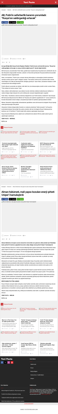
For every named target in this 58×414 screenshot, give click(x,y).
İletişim (32, 378)
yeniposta (6, 58)
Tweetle (14, 22)
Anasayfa (4, 9)
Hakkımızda (33, 364)
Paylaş (6, 22)
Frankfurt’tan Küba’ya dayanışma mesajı (11, 394)
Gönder (21, 22)
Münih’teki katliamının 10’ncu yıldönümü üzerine (13, 401)
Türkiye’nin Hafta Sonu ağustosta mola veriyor (12, 397)
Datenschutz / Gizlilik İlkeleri (37, 375)
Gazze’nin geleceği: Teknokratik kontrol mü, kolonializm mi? (19, 6)
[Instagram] (8, 362)
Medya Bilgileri (34, 371)
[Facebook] (2, 362)
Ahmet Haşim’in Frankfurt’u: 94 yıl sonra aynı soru (13, 390)
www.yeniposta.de (34, 393)
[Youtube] (12, 362)
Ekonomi (9, 186)
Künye (32, 367)
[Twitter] (5, 362)
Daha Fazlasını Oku (45, 394)
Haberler (9, 9)
